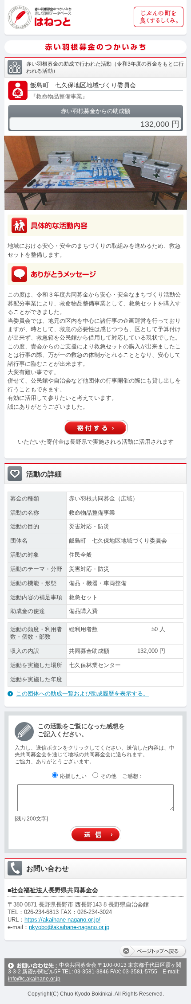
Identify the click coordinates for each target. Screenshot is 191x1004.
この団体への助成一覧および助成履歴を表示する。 (82, 693)
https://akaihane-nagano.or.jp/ (62, 919)
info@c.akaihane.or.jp (34, 979)
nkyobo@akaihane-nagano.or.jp (69, 927)
